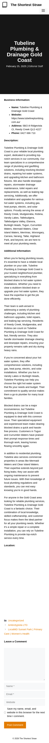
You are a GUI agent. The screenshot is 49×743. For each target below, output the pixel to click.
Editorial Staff (35, 66)
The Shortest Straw (26, 5)
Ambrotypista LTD (17, 625)
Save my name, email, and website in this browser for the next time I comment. (26, 712)
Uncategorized (16, 620)
